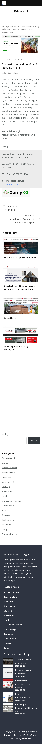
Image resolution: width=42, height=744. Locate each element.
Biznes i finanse (9, 467)
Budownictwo (8, 472)
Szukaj (5, 434)
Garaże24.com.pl (11, 318)
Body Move (20, 673)
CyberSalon (20, 663)
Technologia (8, 520)
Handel (5, 496)
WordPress (26, 738)
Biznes (5, 463)
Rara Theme (32, 735)
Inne (17, 694)
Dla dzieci (6, 477)
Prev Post (12, 208)
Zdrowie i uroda (9, 534)
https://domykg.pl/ (11, 184)
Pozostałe (6, 510)
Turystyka (6, 524)
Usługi (5, 529)
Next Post (21, 219)
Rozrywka (6, 515)
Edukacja (6, 486)
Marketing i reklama (11, 501)
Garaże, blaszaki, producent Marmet (20, 257)
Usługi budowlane (10, 73)
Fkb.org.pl (21, 11)
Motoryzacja (8, 505)
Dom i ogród (8, 482)
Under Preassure (23, 697)
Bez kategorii (8, 458)
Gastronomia (8, 491)
